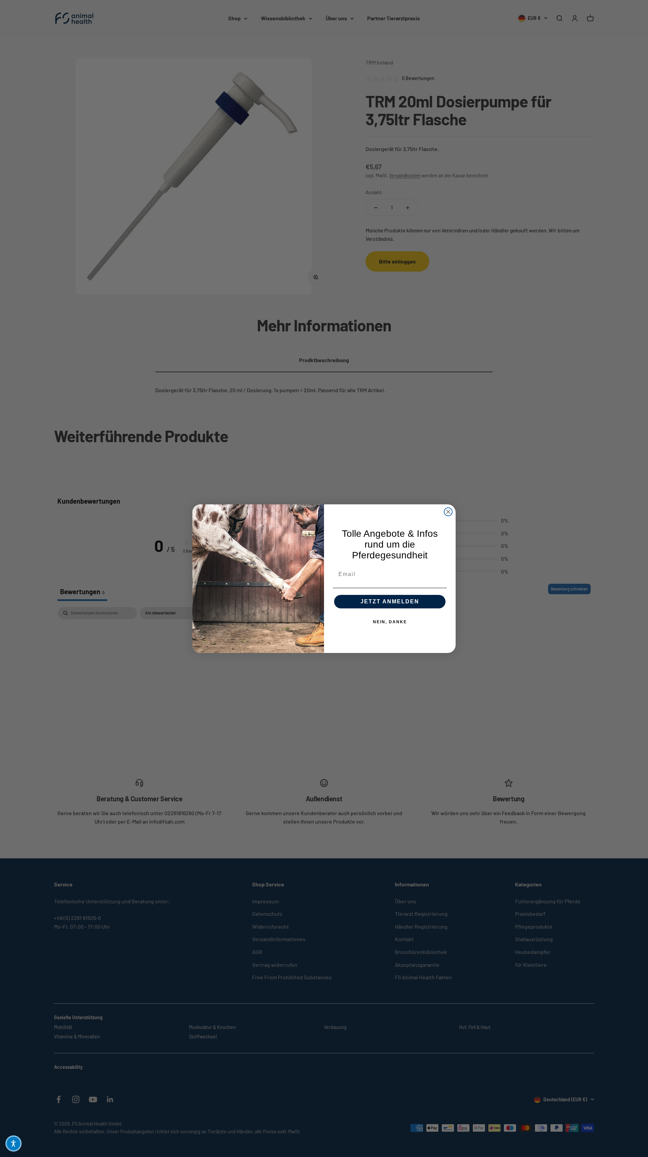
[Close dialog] (448, 512)
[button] (13, 1143)
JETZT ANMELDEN (389, 601)
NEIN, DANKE (390, 622)
